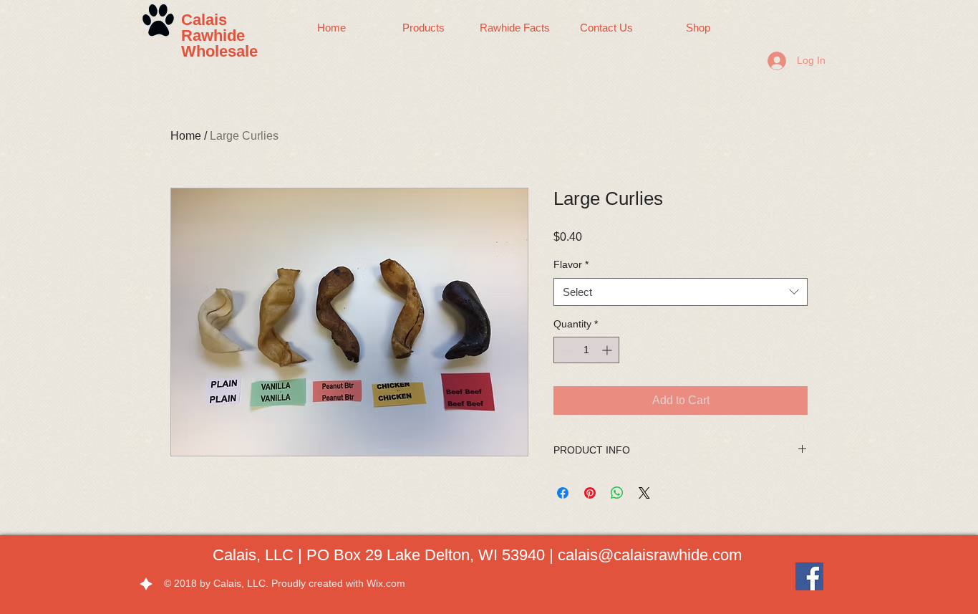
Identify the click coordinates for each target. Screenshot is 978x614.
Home (185, 136)
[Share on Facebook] (562, 493)
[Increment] (608, 350)
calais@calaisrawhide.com (650, 555)
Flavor (571, 264)
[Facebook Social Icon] (809, 576)
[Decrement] (564, 350)
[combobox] (680, 292)
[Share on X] (644, 493)
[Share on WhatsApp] (617, 493)
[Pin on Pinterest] (590, 493)
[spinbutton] (586, 350)
